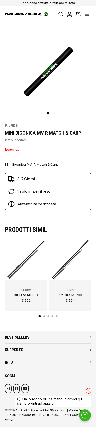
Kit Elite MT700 (70, 295)
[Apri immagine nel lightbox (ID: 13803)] (48, 70)
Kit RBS (11, 125)
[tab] (40, 316)
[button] (48, 113)
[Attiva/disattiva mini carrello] (78, 14)
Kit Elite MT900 (26, 295)
